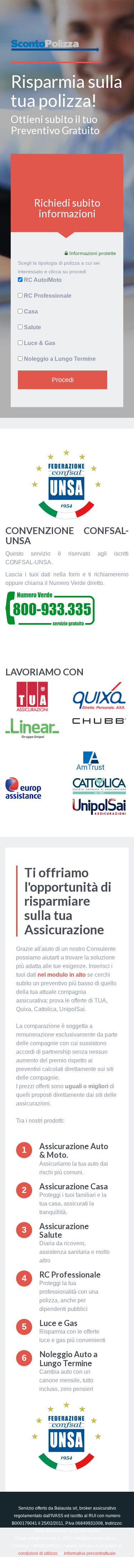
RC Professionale (47, 296)
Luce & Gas (39, 343)
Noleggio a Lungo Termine (60, 359)
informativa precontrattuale (90, 1553)
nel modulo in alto (62, 975)
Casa (31, 311)
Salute (32, 327)
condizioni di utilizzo (38, 1553)
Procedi (63, 379)
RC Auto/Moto (43, 280)
